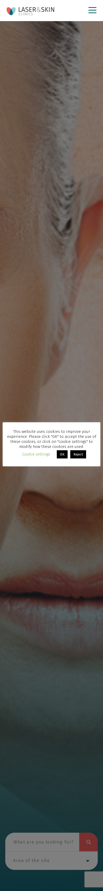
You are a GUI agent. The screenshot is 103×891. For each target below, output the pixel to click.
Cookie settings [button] (36, 454)
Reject (78, 454)
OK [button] (62, 454)
